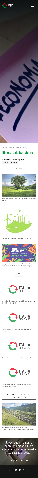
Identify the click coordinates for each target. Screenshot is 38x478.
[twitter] (24, 470)
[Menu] (32, 6)
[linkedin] (16, 470)
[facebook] (20, 470)
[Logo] (8, 5)
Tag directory (6, 147)
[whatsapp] (27, 470)
